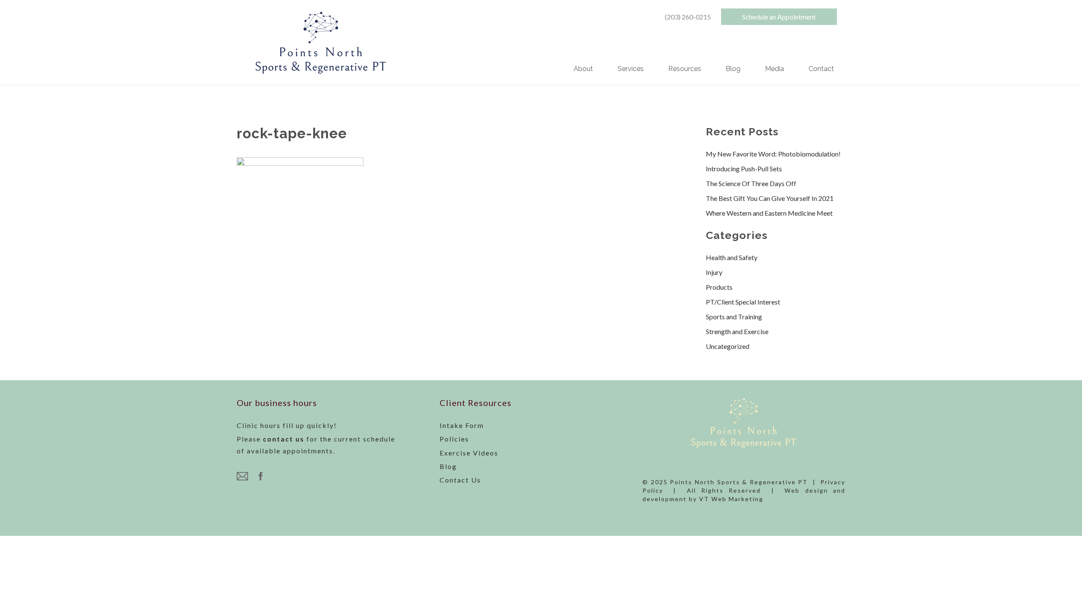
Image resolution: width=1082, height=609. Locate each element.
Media (774, 69)
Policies (454, 439)
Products (719, 287)
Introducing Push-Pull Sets (744, 169)
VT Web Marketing (731, 498)
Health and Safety (731, 257)
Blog (733, 69)
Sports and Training (734, 317)
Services (631, 69)
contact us (283, 439)
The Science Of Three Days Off (751, 183)
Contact (821, 69)
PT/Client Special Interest (743, 302)
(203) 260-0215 (688, 17)
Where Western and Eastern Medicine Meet (769, 213)
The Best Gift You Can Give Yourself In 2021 (769, 198)
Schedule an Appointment (779, 17)
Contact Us (460, 480)
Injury (714, 272)
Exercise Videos (469, 453)
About (583, 69)
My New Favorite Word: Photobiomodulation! (773, 154)
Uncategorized (727, 346)
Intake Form (462, 425)
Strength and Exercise (737, 331)
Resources (684, 69)
